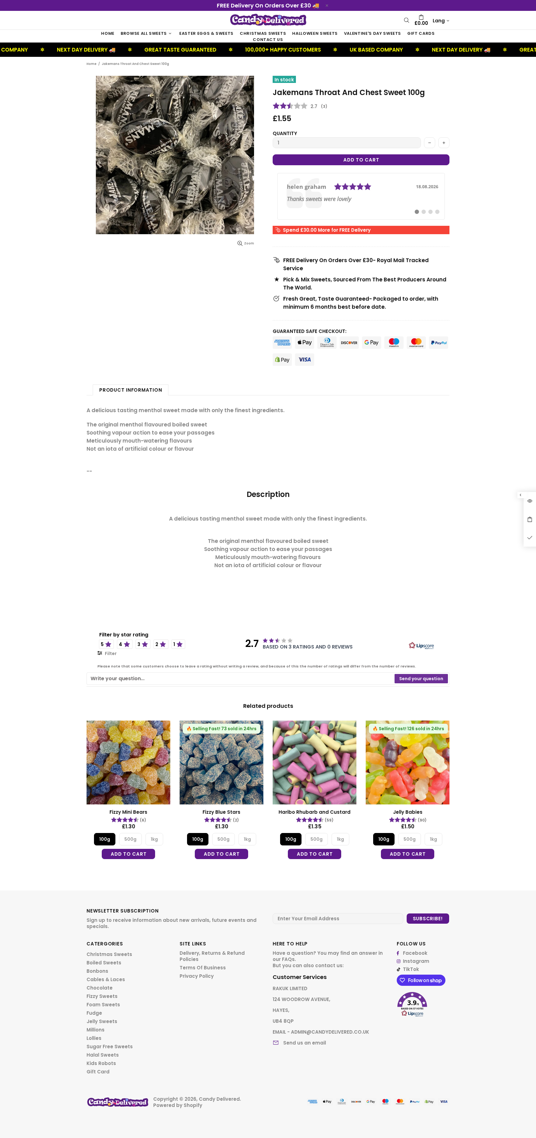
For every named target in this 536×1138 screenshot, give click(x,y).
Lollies (94, 1038)
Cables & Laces (106, 979)
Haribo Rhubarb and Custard (315, 812)
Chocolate (100, 988)
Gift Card (98, 1072)
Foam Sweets (103, 1005)
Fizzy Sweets (102, 996)
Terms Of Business (203, 968)
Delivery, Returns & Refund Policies (212, 956)
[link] (361, 196)
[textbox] (240, 678)
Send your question (421, 679)
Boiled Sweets (104, 963)
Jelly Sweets (102, 1021)
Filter (110, 653)
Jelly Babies (407, 812)
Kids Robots (101, 1063)
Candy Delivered (268, 20)
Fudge (94, 1013)
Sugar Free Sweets (110, 1047)
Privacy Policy (197, 976)
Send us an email (304, 1043)
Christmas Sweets (109, 954)
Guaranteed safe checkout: (309, 331)
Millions (96, 1030)
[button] (423, 1002)
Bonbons (97, 971)
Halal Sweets (103, 1055)
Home (91, 63)
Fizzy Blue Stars (221, 812)
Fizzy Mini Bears (128, 812)
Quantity (285, 133)
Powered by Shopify (177, 1105)
